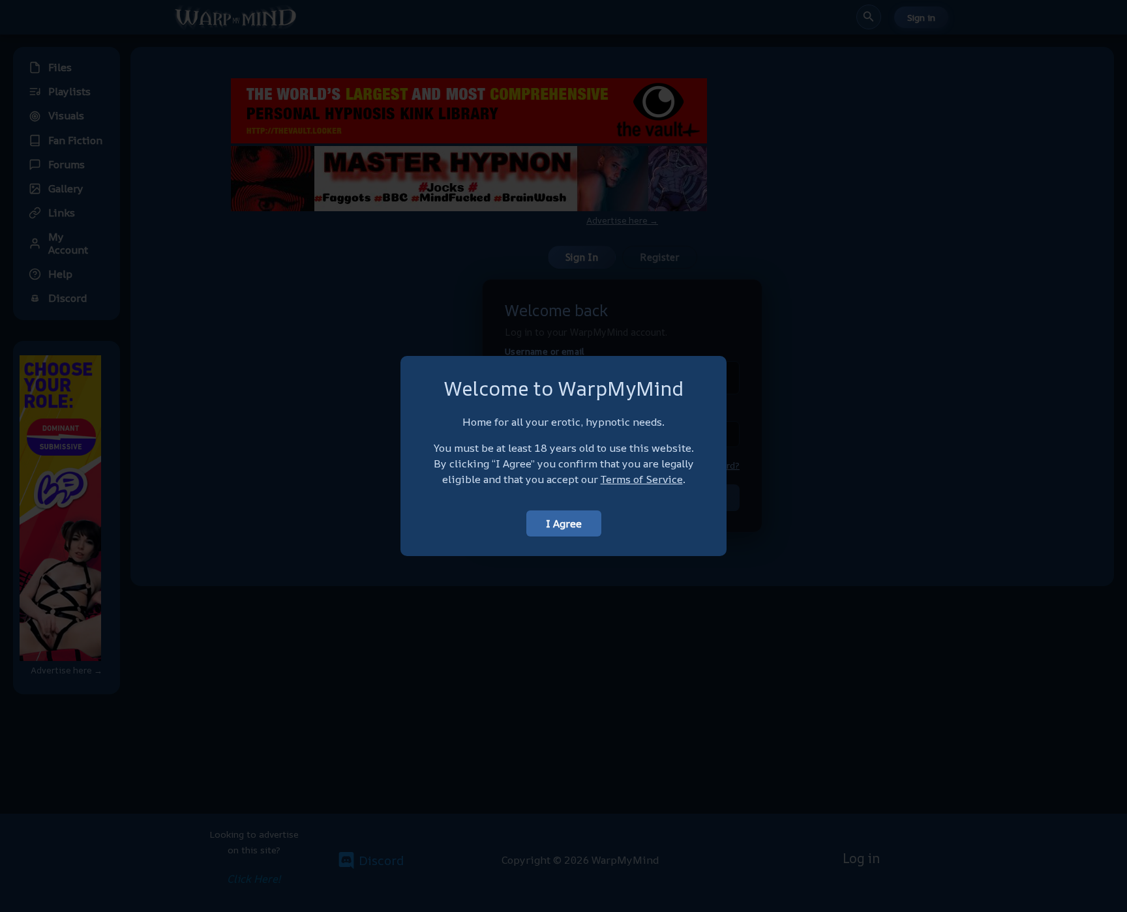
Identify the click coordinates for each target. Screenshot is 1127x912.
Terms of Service (642, 479)
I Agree (564, 523)
